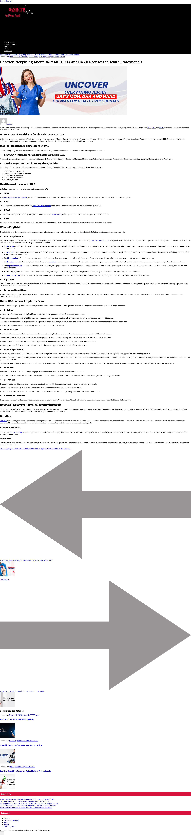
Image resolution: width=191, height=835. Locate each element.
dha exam (15, 449)
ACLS (10, 28)
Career (35, 57)
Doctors (10, 246)
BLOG (6, 49)
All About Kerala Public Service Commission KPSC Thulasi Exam (25, 801)
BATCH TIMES (9, 42)
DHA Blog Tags (5, 449)
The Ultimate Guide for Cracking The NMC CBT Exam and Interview (26, 808)
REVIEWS (8, 47)
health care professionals (43, 449)
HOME (27, 11)
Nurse (65, 449)
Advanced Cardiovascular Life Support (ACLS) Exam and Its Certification (28, 799)
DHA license (24, 449)
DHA (27, 15)
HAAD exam (57, 214)
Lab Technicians (14, 275)
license (55, 449)
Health (62, 57)
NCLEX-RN (12, 26)
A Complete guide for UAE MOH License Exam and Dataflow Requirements (29, 803)
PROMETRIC (13, 21)
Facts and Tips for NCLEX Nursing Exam (17, 719)
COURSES (29, 13)
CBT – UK (11, 24)
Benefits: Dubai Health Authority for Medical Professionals (25, 771)
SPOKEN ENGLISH (15, 40)
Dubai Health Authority (41, 206)
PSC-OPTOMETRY (15, 38)
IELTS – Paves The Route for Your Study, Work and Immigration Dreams (28, 806)
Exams (56, 57)
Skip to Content (6, 1)
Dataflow (3, 421)
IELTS (10, 32)
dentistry (52, 262)
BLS (9, 30)
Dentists (10, 262)
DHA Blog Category (46, 57)
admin (9, 124)
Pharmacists (12, 258)
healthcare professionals (99, 240)
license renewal (16, 432)
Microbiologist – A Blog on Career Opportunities (21, 745)
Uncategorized (10, 827)
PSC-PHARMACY (14, 34)
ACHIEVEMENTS (11, 44)
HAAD (27, 19)
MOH (27, 17)
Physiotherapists (14, 266)
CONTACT (8, 51)
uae (68, 449)
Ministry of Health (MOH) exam (15, 197)
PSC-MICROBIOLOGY (16, 36)
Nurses (10, 252)
